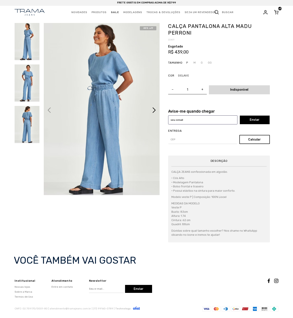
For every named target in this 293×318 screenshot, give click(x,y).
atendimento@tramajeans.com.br (70, 308)
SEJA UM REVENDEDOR (200, 12)
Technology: (123, 308)
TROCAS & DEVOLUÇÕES (163, 12)
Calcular (254, 139)
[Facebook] (269, 281)
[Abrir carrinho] (276, 12)
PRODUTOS (99, 12)
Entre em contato (62, 286)
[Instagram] (276, 281)
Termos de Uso (24, 296)
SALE (115, 12)
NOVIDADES (79, 12)
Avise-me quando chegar (191, 111)
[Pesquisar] (216, 12)
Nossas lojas (22, 286)
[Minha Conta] (265, 12)
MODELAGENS (132, 12)
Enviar (255, 120)
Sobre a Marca (23, 291)
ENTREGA (175, 130)
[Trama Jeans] (30, 12)
